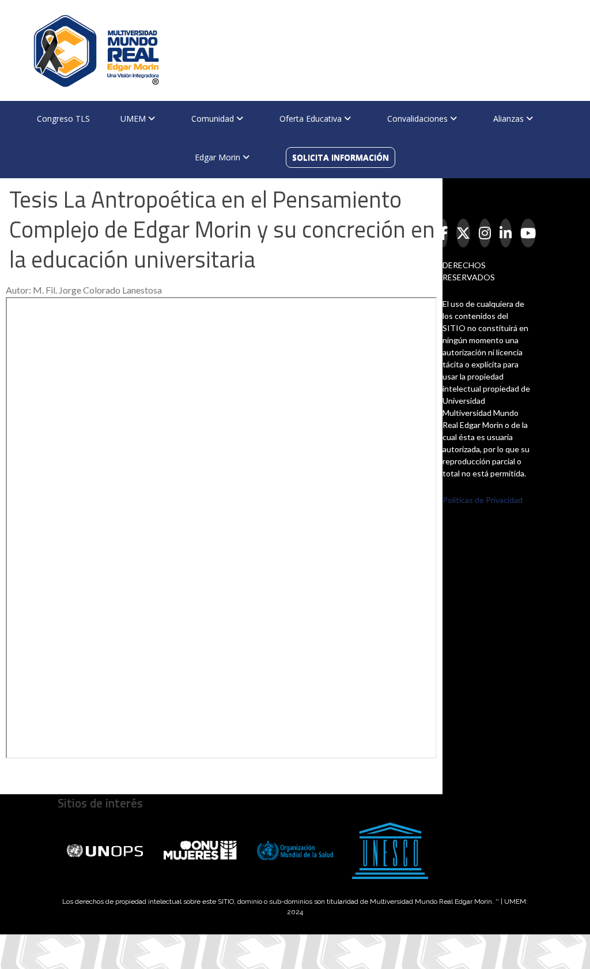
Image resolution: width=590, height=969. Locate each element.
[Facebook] (443, 233)
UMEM (134, 118)
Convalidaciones (418, 118)
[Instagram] (485, 233)
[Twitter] (463, 233)
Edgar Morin (219, 157)
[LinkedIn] (506, 233)
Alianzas (509, 118)
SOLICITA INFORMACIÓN (340, 157)
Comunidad (213, 118)
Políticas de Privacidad (482, 500)
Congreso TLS (63, 118)
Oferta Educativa (311, 118)
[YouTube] (528, 233)
